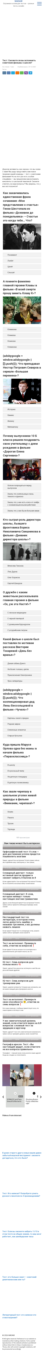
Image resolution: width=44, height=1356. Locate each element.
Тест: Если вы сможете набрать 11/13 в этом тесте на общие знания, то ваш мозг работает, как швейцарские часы (21, 1234)
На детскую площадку (17, 777)
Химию (11, 415)
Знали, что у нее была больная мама (23, 511)
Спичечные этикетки (17, 730)
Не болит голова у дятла (18, 669)
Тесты (4, 69)
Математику (13, 427)
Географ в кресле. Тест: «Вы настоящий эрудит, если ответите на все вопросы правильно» (21, 1047)
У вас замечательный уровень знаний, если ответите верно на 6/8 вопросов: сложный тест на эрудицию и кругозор (22, 1024)
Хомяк (10, 812)
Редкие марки (14, 724)
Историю (11, 409)
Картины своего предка (18, 718)
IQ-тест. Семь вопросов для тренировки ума (18, 982)
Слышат (11, 272)
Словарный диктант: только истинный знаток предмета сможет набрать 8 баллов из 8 (19, 875)
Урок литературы (15, 681)
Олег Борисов (14, 577)
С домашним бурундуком (19, 624)
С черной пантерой (16, 618)
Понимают (12, 255)
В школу (11, 765)
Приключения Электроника (20, 675)
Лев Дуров (12, 572)
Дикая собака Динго (16, 663)
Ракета (11, 818)
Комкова (11, 341)
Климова (11, 335)
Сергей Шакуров (15, 583)
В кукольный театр (16, 771)
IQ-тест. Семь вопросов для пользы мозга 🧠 (18, 963)
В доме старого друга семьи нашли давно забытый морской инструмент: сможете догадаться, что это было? (21, 1155)
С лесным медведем (17, 613)
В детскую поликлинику (18, 782)
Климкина (12, 329)
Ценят (10, 267)
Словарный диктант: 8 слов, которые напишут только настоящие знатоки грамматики (20, 896)
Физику (11, 421)
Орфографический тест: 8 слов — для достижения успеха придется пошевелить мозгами (21, 854)
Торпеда (11, 829)
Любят (10, 261)
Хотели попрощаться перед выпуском (19, 486)
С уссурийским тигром (17, 630)
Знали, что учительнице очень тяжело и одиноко (21, 495)
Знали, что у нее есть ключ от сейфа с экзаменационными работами (23, 503)
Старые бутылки (15, 736)
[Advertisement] (22, 30)
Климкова (12, 347)
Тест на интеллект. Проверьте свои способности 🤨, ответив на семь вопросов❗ (21, 1002)
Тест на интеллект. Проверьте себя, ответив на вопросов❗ (19, 944)
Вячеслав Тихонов (15, 566)
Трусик (10, 823)
